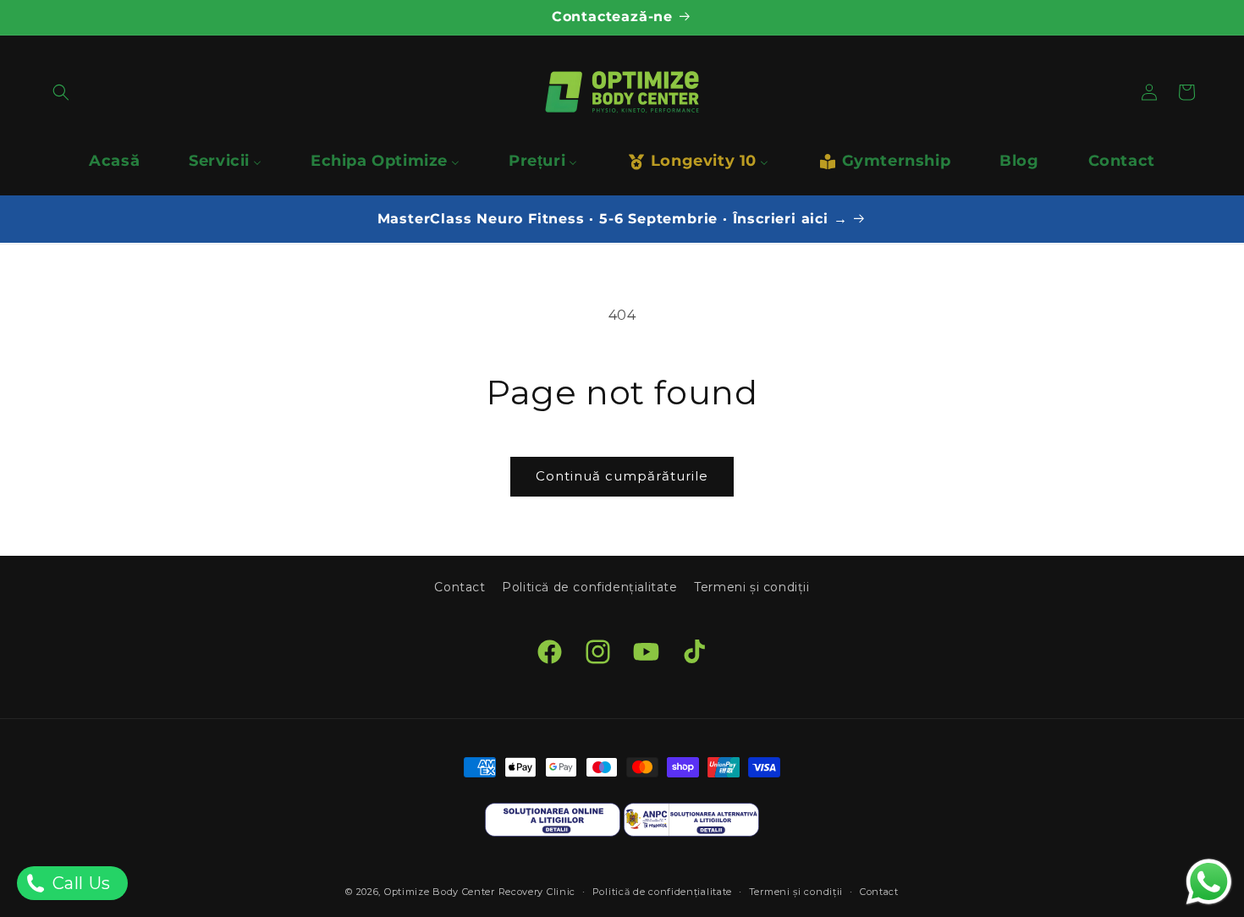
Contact (459, 587)
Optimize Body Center (439, 892)
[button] (61, 92)
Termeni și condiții (751, 587)
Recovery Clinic (537, 892)
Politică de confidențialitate (589, 587)
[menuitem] (114, 161)
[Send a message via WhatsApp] (1209, 882)
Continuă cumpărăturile (622, 476)
